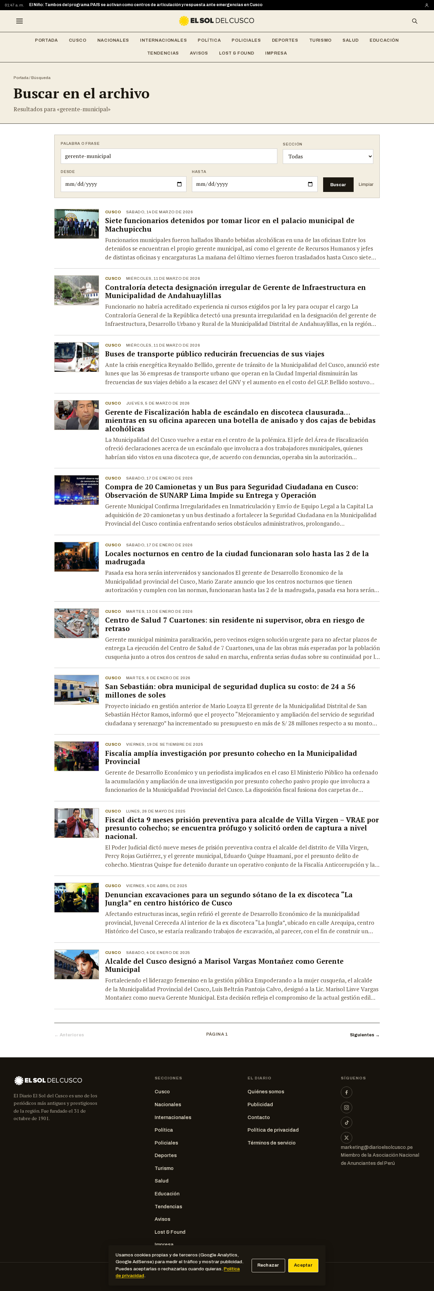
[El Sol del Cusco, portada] (217, 21)
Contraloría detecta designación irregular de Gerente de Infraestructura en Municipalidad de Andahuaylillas (235, 291)
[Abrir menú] (19, 21)
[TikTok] (346, 1122)
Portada (46, 40)
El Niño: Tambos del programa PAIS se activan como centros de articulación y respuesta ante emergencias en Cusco (145, 4)
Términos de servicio (272, 1143)
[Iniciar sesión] (426, 5)
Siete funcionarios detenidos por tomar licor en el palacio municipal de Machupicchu (229, 225)
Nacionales (113, 40)
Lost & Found (237, 53)
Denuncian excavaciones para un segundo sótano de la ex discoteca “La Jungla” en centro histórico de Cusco (229, 899)
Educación (384, 40)
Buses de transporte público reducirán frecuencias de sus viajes (214, 353)
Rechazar (268, 1265)
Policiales (246, 40)
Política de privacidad (273, 1130)
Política (209, 40)
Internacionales (163, 40)
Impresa (276, 53)
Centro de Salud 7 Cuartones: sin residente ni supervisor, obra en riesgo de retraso (234, 624)
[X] (346, 1137)
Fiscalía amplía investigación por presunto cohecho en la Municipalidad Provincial (231, 757)
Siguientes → (365, 1034)
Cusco (77, 40)
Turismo (320, 40)
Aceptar (303, 1265)
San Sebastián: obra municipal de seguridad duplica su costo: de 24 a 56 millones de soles (230, 691)
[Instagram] (346, 1107)
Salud (350, 40)
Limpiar (366, 184)
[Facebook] (346, 1092)
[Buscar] (414, 21)
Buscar (338, 184)
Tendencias (163, 53)
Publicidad (260, 1104)
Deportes (285, 40)
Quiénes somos (266, 1091)
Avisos (199, 53)
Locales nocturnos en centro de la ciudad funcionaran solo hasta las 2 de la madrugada (237, 558)
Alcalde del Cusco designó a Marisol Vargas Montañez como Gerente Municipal (224, 965)
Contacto (259, 1117)
